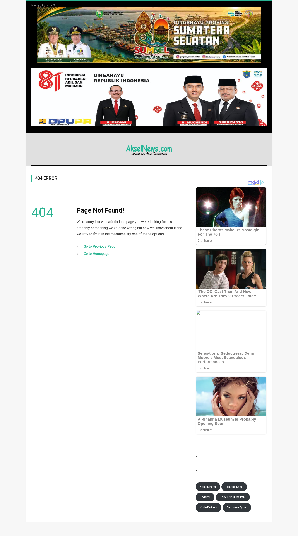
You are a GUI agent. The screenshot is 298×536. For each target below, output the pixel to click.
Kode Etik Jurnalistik (232, 497)
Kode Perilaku (208, 507)
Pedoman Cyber (237, 507)
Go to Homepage (97, 254)
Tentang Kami (234, 486)
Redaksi (205, 497)
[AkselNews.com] (149, 149)
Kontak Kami (208, 486)
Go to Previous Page (99, 246)
